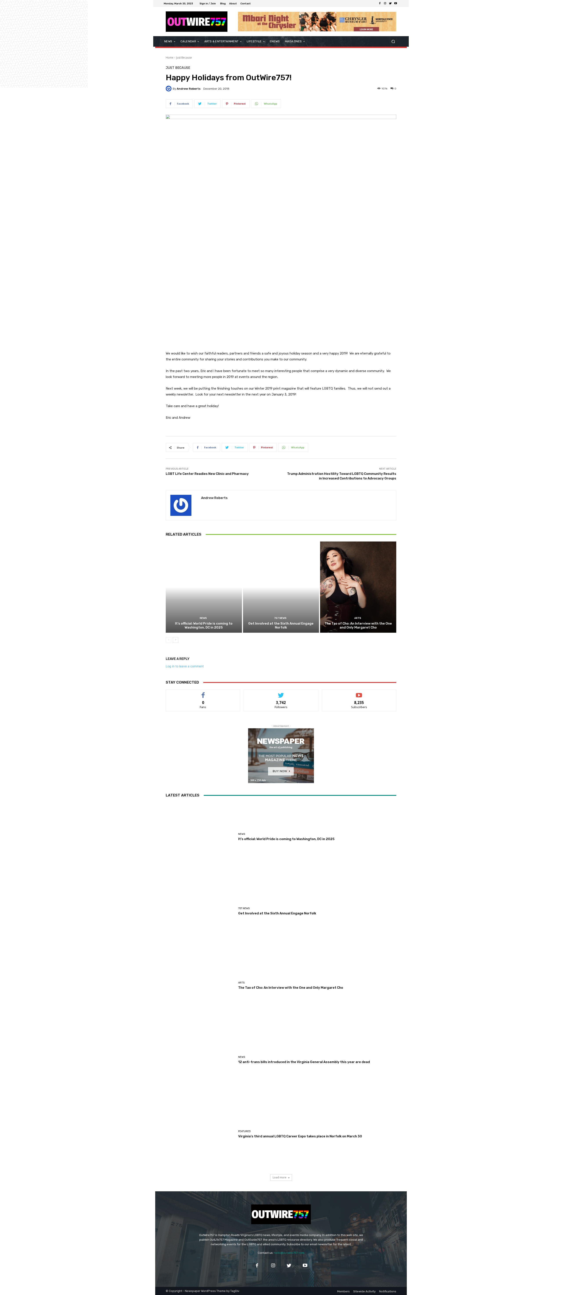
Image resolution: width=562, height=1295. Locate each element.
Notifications (387, 1291)
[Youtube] (395, 3)
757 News (280, 618)
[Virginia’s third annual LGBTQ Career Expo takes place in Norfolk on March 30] (200, 1134)
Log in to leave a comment (185, 666)
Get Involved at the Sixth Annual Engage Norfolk (280, 625)
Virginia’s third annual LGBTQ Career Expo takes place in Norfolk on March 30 (300, 1136)
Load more (279, 1177)
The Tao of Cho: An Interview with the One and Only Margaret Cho (358, 625)
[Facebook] (379, 3)
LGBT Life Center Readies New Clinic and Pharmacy (207, 474)
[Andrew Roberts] (169, 88)
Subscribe (359, 693)
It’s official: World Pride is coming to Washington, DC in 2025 (203, 625)
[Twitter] (390, 3)
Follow (281, 693)
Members (343, 1291)
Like (203, 693)
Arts (357, 618)
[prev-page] (168, 640)
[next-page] (175, 640)
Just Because (184, 57)
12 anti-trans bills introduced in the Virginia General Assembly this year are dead (304, 1062)
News (203, 618)
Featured (244, 1131)
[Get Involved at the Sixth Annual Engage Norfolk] (281, 587)
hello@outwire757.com (289, 1252)
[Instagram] (385, 3)
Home (169, 57)
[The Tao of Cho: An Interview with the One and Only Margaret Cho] (358, 587)
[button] (393, 41)
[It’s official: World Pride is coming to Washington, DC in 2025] (204, 587)
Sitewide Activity (364, 1291)
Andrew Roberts (188, 88)
